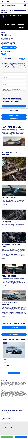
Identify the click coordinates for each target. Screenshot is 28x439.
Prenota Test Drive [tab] (22, 59)
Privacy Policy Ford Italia (7, 427)
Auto (5, 410)
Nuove (3, 53)
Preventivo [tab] (8, 58)
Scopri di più (14, 327)
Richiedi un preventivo (14, 334)
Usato (20, 410)
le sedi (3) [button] (7, 418)
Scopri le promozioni (14, 115)
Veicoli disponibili (14, 118)
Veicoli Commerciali (13, 410)
